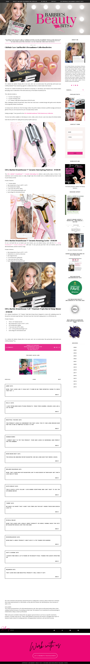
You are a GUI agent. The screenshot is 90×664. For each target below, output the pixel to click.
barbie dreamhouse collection (33, 346)
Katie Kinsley (10, 486)
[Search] (83, 90)
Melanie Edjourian (12, 469)
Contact (53, 1)
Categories (44, 4)
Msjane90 (9, 569)
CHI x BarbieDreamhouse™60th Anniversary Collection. (38, 113)
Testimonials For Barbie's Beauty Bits (71, 1)
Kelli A (8, 403)
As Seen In (44, 1)
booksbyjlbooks (11, 537)
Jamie (7, 386)
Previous (7, 379)
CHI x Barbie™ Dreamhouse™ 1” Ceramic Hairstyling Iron (22, 174)
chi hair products (33, 349)
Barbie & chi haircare (33, 345)
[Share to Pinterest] (59, 347)
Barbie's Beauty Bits (37, 662)
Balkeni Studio (63, 662)
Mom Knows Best (11, 453)
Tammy (8, 503)
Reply (57, 394)
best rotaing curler (33, 348)
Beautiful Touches (12, 420)
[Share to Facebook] (54, 347)
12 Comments (9, 347)
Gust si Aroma (10, 552)
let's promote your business (45, 655)
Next (59, 379)
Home (7, 1)
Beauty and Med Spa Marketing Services (25, 1)
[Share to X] (56, 347)
